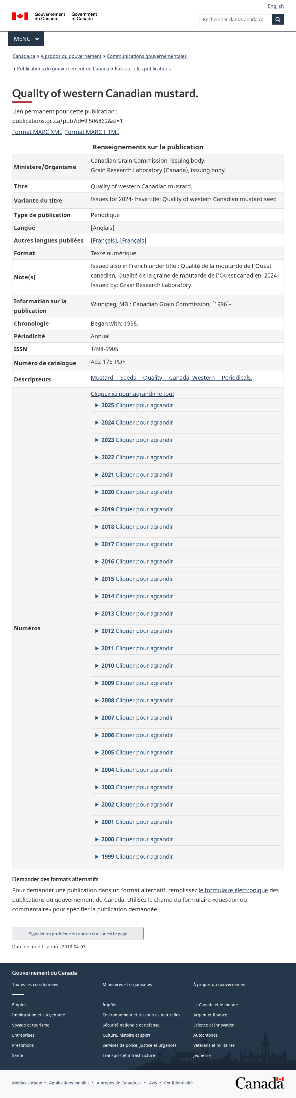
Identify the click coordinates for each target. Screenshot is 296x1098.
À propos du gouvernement (71, 56)
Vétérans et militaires (214, 1045)
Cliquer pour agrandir (137, 405)
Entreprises (23, 1035)
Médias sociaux (27, 1083)
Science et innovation (214, 1025)
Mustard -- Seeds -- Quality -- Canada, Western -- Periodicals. (171, 377)
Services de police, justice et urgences (140, 1045)
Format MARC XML (37, 132)
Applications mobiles (69, 1083)
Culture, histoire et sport (126, 1035)
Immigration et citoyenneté (38, 1015)
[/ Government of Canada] (54, 17)
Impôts (109, 1004)
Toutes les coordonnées (35, 984)
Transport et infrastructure (129, 1055)
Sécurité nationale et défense (131, 1025)
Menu (29, 39)
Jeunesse (202, 1055)
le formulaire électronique (233, 890)
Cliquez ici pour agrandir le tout (132, 394)
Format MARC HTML (92, 132)
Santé (17, 1055)
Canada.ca (24, 56)
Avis (153, 1083)
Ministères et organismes (127, 984)
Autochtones (205, 1035)
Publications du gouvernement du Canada (63, 68)
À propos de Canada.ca (119, 1083)
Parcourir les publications (143, 68)
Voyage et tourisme (30, 1025)
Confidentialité (178, 1083)
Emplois (19, 1004)
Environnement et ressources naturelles (141, 1015)
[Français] (104, 240)
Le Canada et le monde (215, 1004)
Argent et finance (210, 1015)
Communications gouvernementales (147, 56)
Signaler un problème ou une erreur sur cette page (78, 933)
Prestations (23, 1045)
